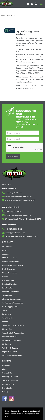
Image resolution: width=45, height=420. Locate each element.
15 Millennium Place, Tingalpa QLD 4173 (22, 236)
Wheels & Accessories (11, 340)
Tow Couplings (8, 318)
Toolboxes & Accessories (12, 303)
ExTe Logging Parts (10, 306)
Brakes (5, 276)
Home (2, 15)
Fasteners (6, 314)
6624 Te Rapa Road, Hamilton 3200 (20, 200)
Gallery (5, 392)
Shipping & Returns (10, 377)
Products (6, 365)
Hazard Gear (7, 329)
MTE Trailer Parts (9, 258)
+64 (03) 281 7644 (13, 211)
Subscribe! (13, 156)
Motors (5, 250)
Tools (4, 310)
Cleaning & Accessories (11, 299)
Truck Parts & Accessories (13, 333)
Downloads (7, 388)
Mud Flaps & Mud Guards (12, 265)
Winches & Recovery (11, 348)
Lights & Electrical (10, 352)
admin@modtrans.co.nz (15, 233)
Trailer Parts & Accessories (13, 325)
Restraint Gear (8, 280)
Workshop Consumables (12, 355)
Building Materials (9, 284)
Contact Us (7, 373)
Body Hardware (8, 269)
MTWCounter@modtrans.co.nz (18, 196)
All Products (7, 246)
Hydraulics (6, 344)
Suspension (7, 295)
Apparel (5, 254)
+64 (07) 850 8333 (13, 193)
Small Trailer (7, 288)
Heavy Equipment (9, 337)
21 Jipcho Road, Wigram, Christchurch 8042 (23, 219)
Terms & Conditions (10, 380)
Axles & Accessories (10, 261)
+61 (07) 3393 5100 (13, 229)
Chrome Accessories (10, 291)
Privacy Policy (8, 384)
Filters (5, 322)
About (4, 369)
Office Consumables (10, 273)
